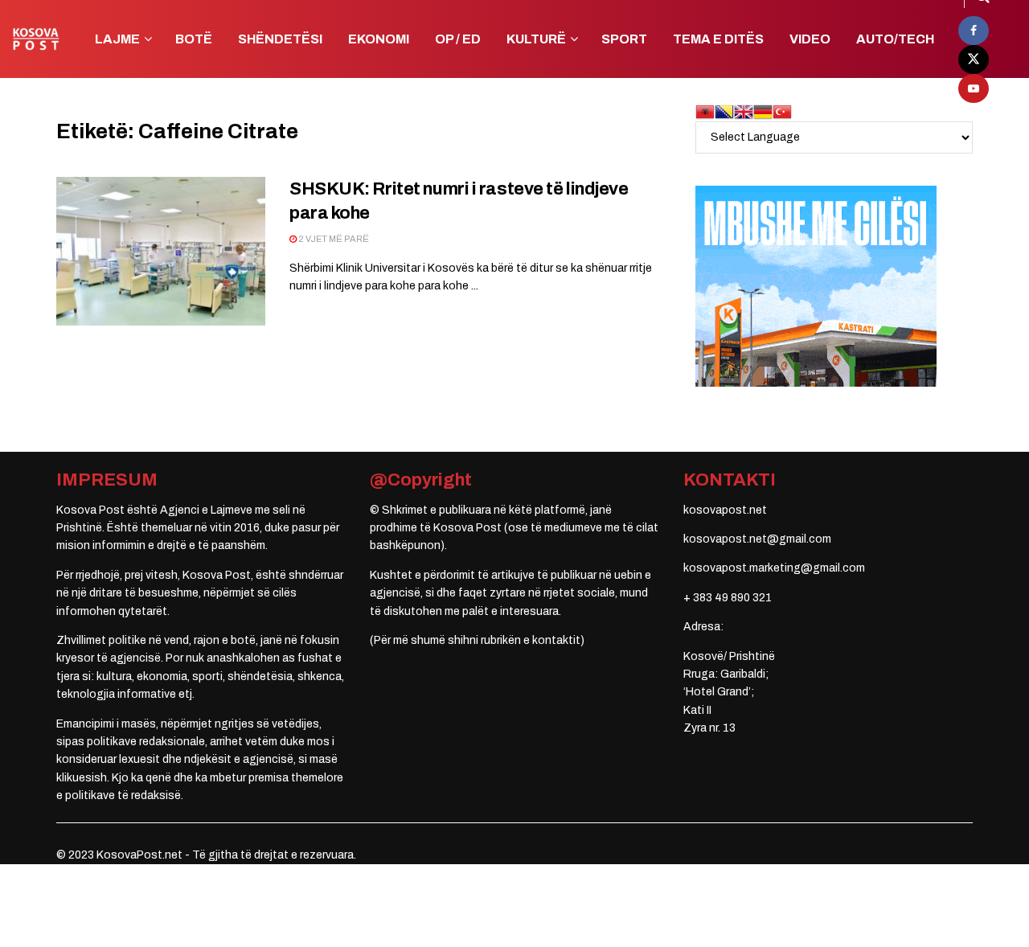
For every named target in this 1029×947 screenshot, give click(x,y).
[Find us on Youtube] (973, 88)
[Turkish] (782, 111)
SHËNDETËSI (280, 39)
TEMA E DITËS (718, 39)
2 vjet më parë (333, 239)
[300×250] (816, 286)
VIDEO (809, 39)
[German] (763, 111)
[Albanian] (705, 111)
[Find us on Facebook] (973, 30)
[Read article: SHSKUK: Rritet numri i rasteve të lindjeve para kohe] (160, 251)
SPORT (624, 39)
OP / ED (458, 39)
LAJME (117, 39)
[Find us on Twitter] (973, 59)
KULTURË (536, 39)
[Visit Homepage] (35, 39)
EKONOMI (378, 39)
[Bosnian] (724, 111)
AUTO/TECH (895, 39)
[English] (743, 111)
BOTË (193, 39)
